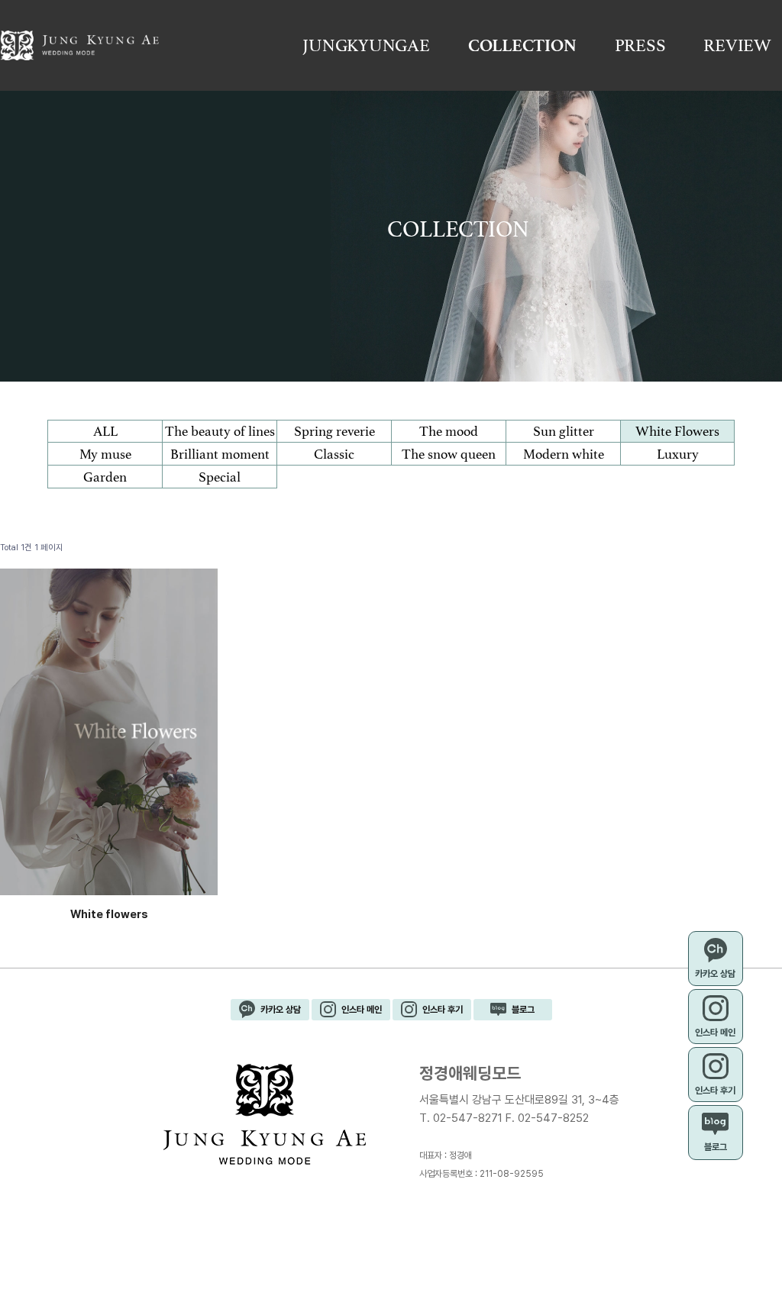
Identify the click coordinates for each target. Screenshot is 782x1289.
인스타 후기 (442, 1009)
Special (220, 477)
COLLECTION (522, 46)
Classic (334, 454)
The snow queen (449, 454)
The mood (448, 431)
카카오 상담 (280, 1009)
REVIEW (737, 46)
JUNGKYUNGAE (365, 46)
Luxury (678, 454)
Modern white (563, 454)
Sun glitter (563, 431)
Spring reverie (334, 431)
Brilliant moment (220, 454)
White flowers (109, 913)
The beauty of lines (220, 431)
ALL (105, 431)
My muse (105, 454)
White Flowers (677, 431)
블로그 (523, 1009)
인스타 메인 (361, 1009)
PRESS (640, 46)
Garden (105, 477)
